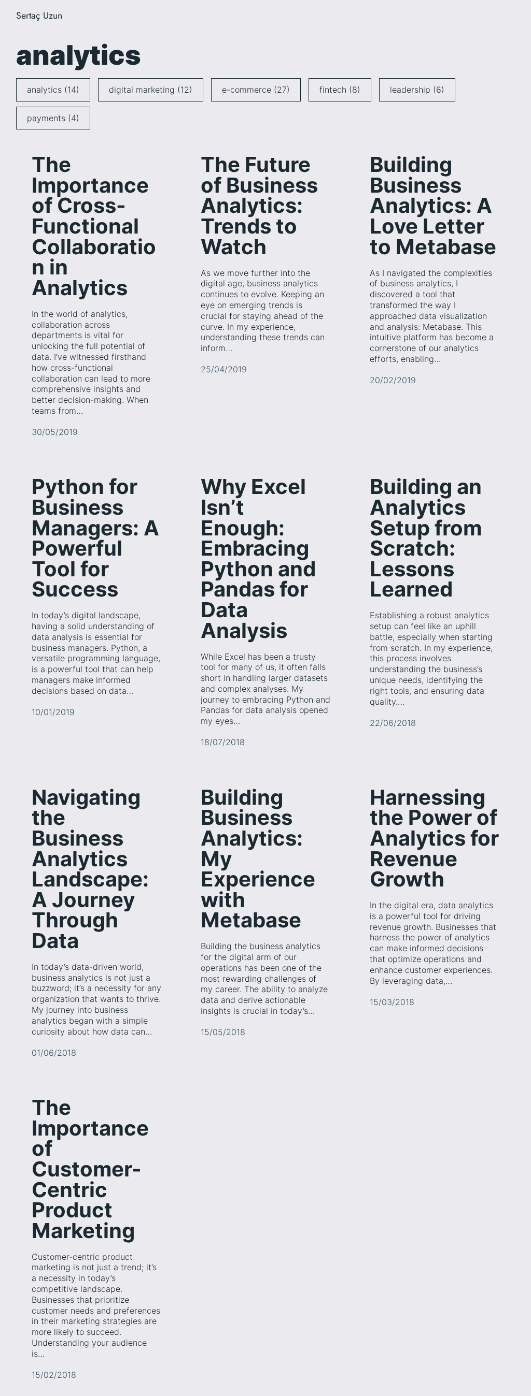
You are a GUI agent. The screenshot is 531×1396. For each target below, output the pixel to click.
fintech (339, 89)
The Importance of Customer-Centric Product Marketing (90, 1169)
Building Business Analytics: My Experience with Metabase (258, 859)
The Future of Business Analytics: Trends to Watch (259, 206)
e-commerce (256, 89)
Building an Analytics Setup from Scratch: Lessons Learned (426, 538)
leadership (417, 89)
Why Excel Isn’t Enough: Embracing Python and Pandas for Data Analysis (258, 559)
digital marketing (150, 89)
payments (53, 118)
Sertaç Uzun (39, 15)
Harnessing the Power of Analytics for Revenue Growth (434, 839)
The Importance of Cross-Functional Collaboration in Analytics (94, 226)
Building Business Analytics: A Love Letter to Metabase (433, 206)
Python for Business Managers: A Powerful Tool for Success (95, 538)
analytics (53, 89)
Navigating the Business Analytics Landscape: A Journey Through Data (90, 870)
